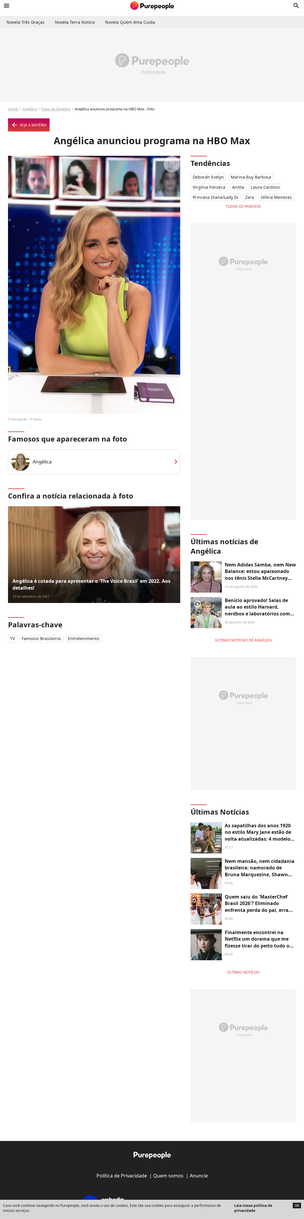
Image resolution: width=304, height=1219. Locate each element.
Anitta (238, 187)
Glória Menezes (276, 197)
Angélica (30, 109)
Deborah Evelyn (208, 177)
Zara (249, 197)
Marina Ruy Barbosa (251, 177)
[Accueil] (152, 5)
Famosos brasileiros (41, 638)
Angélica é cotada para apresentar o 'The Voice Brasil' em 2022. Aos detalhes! (91, 584)
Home (13, 109)
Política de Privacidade (121, 1175)
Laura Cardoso (265, 187)
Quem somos (168, 1175)
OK (296, 1205)
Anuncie (199, 1175)
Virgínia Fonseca (209, 187)
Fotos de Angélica (55, 109)
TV (12, 638)
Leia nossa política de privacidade (253, 1208)
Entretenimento (83, 638)
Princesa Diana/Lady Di (215, 197)
